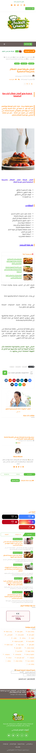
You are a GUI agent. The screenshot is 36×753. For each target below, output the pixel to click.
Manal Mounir (18, 456)
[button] (29, 8)
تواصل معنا (17, 747)
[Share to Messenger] (16, 384)
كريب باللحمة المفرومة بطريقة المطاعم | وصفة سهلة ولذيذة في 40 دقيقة (13, 269)
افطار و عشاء (10, 57)
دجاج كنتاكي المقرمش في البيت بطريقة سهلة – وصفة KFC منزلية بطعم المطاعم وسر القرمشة (18, 438)
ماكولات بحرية (29, 661)
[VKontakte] (6, 380)
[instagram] (21, 5)
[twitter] (18, 5)
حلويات (31, 638)
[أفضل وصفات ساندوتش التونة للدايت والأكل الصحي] (28, 277)
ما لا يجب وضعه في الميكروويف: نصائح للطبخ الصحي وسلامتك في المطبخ (13, 569)
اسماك (8, 658)
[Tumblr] (18, 380)
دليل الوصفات (5, 744)
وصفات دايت (30, 664)
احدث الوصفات (18, 534)
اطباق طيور (17, 52)
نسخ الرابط (31, 373)
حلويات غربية (20, 645)
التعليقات (6, 534)
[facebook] (24, 5)
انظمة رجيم (18, 651)
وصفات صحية (30, 632)
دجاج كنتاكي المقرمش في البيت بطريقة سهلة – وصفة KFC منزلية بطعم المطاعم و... (8, 51)
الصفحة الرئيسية (29, 57)
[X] (26, 380)
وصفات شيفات (18, 661)
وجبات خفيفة (8, 632)
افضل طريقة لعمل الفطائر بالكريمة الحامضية (16, 59)
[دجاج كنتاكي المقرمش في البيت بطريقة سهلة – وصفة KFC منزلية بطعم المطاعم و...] (20, 51)
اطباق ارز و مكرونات (17, 641)
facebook (6, 474)
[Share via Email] (12, 384)
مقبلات (14, 638)
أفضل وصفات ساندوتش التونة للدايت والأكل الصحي (14, 276)
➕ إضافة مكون (31, 679)
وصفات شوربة (29, 651)
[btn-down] (25, 84)
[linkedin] (22, 380)
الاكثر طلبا (29, 534)
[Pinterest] (14, 380)
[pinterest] (15, 5)
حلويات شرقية (8, 645)
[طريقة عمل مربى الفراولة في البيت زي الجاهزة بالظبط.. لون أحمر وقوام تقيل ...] (31, 694)
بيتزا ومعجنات (17, 654)
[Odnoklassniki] (24, 384)
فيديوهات (30, 658)
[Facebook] (29, 380)
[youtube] (11, 5)
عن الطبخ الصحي (29, 744)
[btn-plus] (29, 84)
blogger (29, 474)
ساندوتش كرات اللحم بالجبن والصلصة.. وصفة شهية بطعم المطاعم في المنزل (14, 261)
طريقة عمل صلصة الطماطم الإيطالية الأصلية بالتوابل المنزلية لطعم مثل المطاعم (14, 596)
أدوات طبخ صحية (19, 658)
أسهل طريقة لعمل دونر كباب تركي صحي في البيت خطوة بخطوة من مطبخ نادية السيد (13, 543)
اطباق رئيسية (30, 641)
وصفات (8, 661)
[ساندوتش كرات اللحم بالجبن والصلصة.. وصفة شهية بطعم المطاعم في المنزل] (28, 261)
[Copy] (5, 373)
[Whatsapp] (20, 384)
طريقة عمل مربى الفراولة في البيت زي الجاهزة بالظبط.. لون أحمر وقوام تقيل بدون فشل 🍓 (13, 583)
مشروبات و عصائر (29, 654)
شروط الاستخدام (13, 744)
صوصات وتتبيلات (29, 648)
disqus (18, 474)
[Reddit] (10, 380)
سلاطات (23, 638)
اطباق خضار (30, 635)
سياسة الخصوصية (21, 744)
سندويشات (17, 63)
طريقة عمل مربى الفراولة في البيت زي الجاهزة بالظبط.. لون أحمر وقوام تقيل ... (13, 691)
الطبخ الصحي (8, 635)
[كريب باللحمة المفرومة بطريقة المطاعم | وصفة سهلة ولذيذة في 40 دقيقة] (28, 269)
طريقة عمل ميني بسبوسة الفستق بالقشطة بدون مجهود (13, 556)
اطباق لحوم (17, 648)
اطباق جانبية (19, 57)
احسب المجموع (22, 679)
